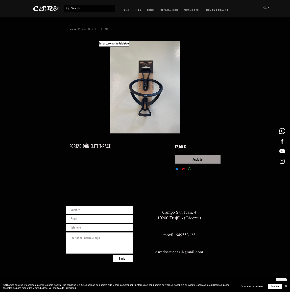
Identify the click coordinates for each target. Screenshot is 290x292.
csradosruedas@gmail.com (179, 252)
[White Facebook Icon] (282, 141)
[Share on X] (196, 169)
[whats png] (282, 131)
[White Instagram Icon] (282, 161)
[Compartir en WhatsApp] (190, 169)
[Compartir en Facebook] (177, 169)
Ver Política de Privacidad (62, 287)
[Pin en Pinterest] (183, 169)
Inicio (72, 29)
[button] (267, 7)
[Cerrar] (286, 286)
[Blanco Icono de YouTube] (282, 151)
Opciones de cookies (252, 286)
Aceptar (275, 286)
